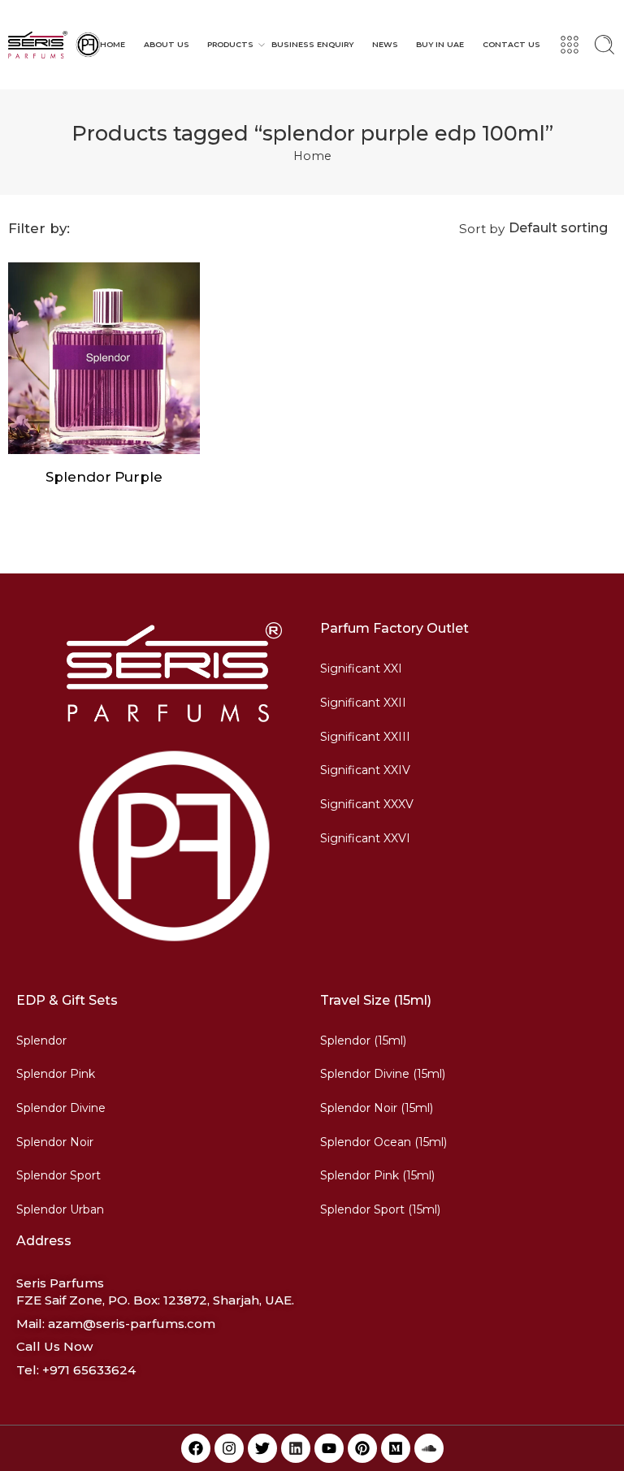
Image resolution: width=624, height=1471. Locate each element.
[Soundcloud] (429, 1448)
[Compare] (137, 437)
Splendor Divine (61, 1108)
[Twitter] (262, 1448)
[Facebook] (195, 1448)
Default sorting (558, 228)
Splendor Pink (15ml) (377, 1175)
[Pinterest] (362, 1448)
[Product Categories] (569, 44)
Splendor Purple (104, 477)
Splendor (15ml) (363, 1040)
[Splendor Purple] (104, 358)
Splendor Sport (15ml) (380, 1209)
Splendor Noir (54, 1142)
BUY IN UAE (440, 44)
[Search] (604, 44)
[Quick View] (104, 437)
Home (312, 156)
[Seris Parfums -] (54, 44)
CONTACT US (511, 44)
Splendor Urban (60, 1209)
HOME (112, 44)
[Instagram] (229, 1448)
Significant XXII (363, 702)
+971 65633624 (89, 1370)
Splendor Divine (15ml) (382, 1073)
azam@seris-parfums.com (131, 1323)
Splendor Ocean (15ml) (383, 1142)
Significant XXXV (367, 804)
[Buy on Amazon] (72, 437)
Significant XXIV (365, 770)
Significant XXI (361, 668)
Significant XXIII (365, 736)
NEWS (385, 44)
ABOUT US (166, 44)
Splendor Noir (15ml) (376, 1108)
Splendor (41, 1040)
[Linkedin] (295, 1448)
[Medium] (395, 1448)
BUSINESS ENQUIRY (312, 44)
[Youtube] (329, 1448)
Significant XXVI (365, 838)
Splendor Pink (55, 1073)
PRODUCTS (230, 44)
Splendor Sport (58, 1175)
